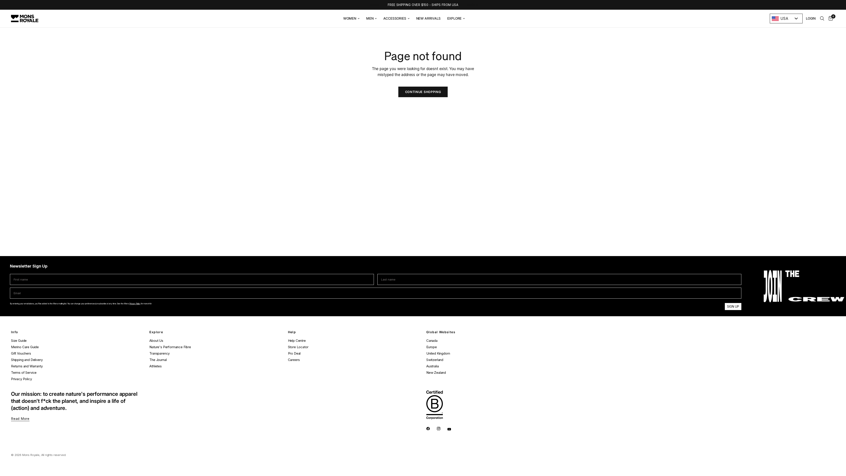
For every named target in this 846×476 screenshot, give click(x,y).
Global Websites (440, 332)
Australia (432, 366)
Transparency (159, 353)
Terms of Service (24, 372)
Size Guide (19, 340)
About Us (156, 340)
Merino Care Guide (25, 347)
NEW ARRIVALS (428, 18)
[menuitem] (351, 18)
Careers (294, 360)
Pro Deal (294, 353)
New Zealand (436, 372)
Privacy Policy (134, 304)
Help (292, 332)
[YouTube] (452, 429)
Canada (432, 340)
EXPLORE (454, 18)
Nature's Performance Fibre (170, 347)
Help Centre (297, 340)
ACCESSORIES (394, 18)
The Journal (158, 360)
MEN (370, 18)
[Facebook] (431, 428)
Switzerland (434, 360)
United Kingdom (438, 353)
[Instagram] (442, 428)
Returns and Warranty (27, 366)
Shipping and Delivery (27, 360)
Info (14, 332)
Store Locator (298, 347)
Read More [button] (20, 418)
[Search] (822, 18)
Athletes (155, 366)
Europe (431, 347)
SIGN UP (733, 306)
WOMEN (349, 18)
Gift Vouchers (21, 353)
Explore (156, 332)
